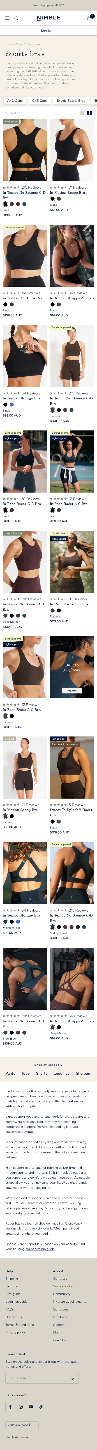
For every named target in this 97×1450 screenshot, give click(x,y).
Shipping (11, 1278)
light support (46, 75)
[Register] (72, 1378)
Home (9, 44)
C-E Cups (39, 100)
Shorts (41, 1073)
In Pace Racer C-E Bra (22, 504)
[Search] (16, 18)
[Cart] (89, 18)
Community (62, 1294)
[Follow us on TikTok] (41, 1407)
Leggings (61, 1073)
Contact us (13, 1317)
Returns (11, 1286)
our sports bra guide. (40, 1249)
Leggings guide (16, 1301)
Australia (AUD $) (19, 1424)
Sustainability (63, 1286)
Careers (59, 1324)
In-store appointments (69, 1301)
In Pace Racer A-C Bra (69, 504)
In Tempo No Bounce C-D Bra (24, 195)
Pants (10, 1073)
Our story (60, 1278)
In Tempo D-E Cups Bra (23, 298)
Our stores (61, 1309)
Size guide (13, 1294)
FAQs (9, 1309)
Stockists (60, 1317)
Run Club (60, 1340)
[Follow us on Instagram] (21, 1407)
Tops (19, 44)
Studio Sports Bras (71, 100)
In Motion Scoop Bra (67, 193)
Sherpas (83, 1073)
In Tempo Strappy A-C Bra (72, 298)
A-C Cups (15, 100)
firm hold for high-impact (22, 79)
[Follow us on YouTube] (31, 1407)
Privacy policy (15, 1332)
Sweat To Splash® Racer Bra (71, 812)
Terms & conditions (19, 1324)
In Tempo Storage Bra (21, 398)
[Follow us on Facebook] (10, 1407)
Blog (56, 1332)
